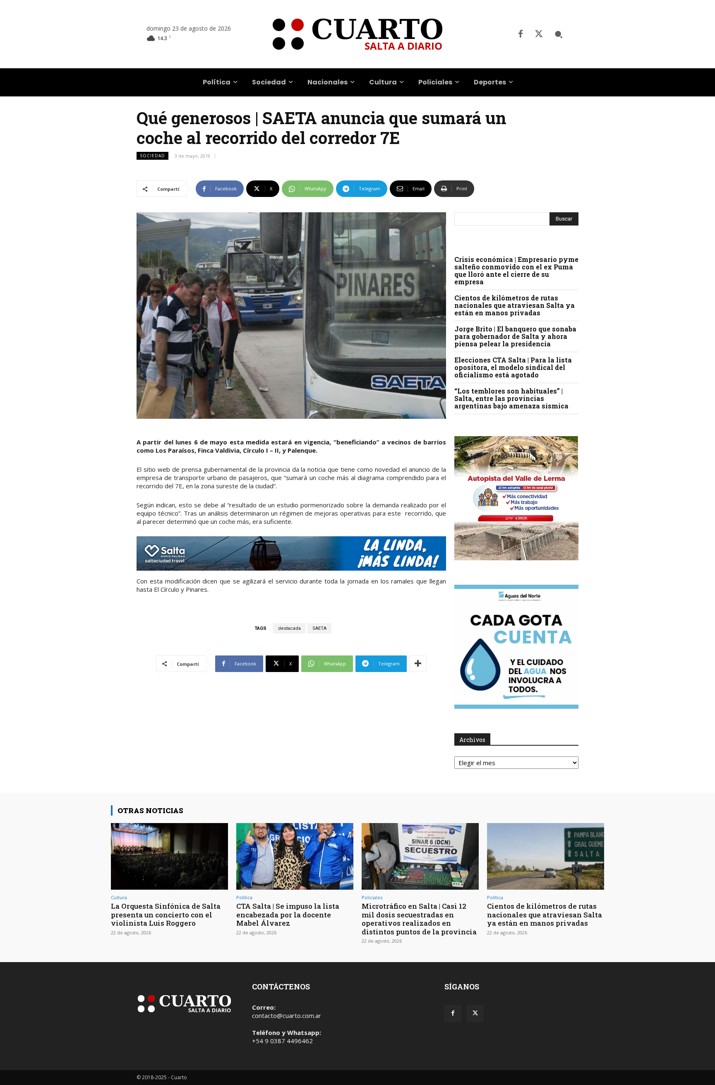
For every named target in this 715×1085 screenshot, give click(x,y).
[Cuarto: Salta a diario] (357, 34)
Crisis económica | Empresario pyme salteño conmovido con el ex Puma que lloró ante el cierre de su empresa (516, 270)
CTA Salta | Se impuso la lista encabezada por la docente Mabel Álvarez (287, 914)
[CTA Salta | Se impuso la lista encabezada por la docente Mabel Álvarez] (294, 856)
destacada (289, 628)
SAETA (319, 628)
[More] (418, 663)
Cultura (119, 897)
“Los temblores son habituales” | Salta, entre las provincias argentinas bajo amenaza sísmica (511, 398)
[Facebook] (520, 34)
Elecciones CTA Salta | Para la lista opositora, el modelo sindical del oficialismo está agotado (513, 367)
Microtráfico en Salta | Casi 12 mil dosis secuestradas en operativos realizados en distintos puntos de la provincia (419, 918)
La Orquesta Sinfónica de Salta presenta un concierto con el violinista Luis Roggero (166, 914)
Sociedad (152, 155)
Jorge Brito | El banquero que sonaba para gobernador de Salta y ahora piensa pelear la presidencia (515, 336)
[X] (539, 34)
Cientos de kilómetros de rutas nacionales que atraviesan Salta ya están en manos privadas (514, 305)
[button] (559, 34)
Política (244, 897)
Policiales (372, 897)
